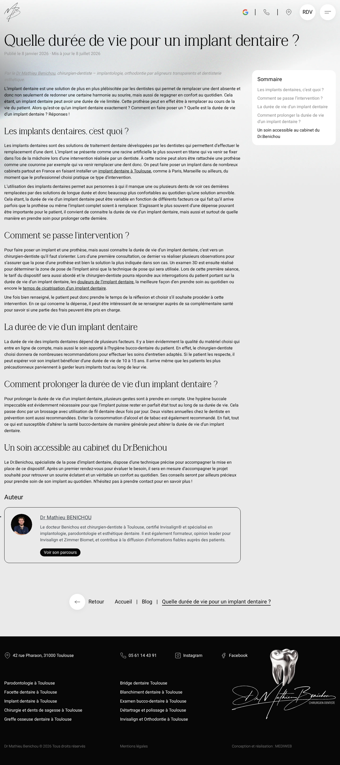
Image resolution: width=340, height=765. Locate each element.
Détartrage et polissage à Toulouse (153, 710)
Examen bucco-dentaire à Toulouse (153, 701)
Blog (147, 602)
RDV (308, 12)
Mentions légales (134, 746)
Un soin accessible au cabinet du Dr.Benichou (288, 133)
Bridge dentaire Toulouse (143, 683)
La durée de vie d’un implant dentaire (292, 107)
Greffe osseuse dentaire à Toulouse (38, 719)
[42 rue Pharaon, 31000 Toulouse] (288, 12)
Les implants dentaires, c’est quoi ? (290, 90)
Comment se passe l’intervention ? (290, 98)
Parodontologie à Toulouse (29, 683)
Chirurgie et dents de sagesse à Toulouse (43, 710)
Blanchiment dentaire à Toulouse (152, 692)
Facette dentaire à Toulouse (30, 692)
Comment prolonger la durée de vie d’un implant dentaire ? (290, 118)
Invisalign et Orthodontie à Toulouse (154, 719)
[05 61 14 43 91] (266, 12)
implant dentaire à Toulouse (124, 171)
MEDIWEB (283, 746)
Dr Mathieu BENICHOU (65, 517)
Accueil (123, 602)
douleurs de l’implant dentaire (105, 282)
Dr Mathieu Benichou (35, 73)
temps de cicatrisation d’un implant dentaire (64, 288)
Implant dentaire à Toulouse (30, 701)
